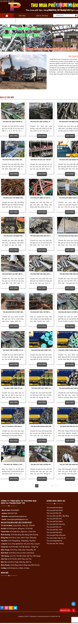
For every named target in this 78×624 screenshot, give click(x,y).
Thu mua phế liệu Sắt (54, 513)
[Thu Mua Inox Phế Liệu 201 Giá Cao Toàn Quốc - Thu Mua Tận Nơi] (41, 225)
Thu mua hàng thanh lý (54, 541)
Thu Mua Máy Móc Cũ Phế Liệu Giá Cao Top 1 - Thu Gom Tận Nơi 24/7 (41, 312)
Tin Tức (7, 20)
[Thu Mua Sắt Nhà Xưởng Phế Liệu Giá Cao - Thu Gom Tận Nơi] (41, 453)
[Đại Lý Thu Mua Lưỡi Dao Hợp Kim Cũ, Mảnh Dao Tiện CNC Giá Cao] (13, 415)
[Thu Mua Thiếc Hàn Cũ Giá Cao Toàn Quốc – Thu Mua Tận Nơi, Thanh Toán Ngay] (13, 377)
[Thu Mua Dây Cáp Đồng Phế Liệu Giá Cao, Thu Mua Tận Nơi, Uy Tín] (13, 187)
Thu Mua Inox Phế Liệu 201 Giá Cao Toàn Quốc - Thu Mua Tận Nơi (41, 236)
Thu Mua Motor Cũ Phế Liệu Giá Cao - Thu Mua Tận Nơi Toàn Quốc (13, 312)
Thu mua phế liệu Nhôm (55, 510)
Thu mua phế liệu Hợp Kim (56, 524)
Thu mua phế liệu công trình (56, 535)
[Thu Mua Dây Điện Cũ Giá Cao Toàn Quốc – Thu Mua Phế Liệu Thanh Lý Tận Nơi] (41, 187)
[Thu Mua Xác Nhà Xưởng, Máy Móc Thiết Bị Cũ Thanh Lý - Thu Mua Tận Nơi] (41, 111)
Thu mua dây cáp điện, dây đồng (58, 516)
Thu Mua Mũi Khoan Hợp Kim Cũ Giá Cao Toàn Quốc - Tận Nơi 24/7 (41, 426)
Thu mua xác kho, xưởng (55, 543)
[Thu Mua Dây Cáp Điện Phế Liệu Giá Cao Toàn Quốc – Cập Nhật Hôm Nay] (13, 225)
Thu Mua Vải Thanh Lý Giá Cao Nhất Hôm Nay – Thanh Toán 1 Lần (13, 465)
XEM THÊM (14, 136)
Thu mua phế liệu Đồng (54, 507)
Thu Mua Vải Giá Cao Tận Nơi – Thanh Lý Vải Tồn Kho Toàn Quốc (41, 160)
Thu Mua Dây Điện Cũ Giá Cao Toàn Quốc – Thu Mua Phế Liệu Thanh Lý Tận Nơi (40, 198)
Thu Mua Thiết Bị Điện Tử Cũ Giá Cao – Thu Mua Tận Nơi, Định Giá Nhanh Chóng (13, 350)
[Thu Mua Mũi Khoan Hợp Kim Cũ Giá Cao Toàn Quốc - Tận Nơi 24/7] (41, 415)
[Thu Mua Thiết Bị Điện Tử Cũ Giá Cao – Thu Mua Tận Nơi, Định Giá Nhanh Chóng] (13, 339)
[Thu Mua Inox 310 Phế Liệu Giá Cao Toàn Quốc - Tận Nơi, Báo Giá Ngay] (13, 263)
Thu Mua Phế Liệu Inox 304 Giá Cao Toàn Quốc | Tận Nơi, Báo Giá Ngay (41, 274)
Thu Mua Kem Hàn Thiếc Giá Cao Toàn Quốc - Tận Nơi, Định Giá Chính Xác (41, 350)
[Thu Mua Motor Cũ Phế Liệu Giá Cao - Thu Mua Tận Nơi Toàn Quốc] (13, 301)
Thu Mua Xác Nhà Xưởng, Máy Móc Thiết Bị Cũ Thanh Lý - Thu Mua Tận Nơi (41, 122)
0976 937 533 (65, 610)
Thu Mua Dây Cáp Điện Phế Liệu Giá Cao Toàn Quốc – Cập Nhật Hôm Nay (12, 236)
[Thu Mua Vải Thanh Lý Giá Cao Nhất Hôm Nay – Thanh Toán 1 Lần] (13, 453)
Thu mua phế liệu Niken (55, 521)
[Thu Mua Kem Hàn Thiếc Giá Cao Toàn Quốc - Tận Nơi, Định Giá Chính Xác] (41, 339)
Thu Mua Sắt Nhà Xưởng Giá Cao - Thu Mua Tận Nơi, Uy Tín (13, 122)
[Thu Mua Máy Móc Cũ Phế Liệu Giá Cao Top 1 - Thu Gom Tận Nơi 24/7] (41, 301)
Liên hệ (23, 20)
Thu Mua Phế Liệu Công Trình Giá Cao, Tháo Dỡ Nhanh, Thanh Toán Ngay (13, 160)
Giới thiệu (22, 16)
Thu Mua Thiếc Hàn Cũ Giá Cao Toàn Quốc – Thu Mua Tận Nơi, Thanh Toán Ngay (13, 388)
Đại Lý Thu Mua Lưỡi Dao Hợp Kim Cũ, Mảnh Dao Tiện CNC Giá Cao (13, 426)
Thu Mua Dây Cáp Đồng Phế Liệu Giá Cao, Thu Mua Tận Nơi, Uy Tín (13, 198)
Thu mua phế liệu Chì (54, 527)
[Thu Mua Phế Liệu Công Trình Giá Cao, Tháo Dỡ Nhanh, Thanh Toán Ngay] (13, 149)
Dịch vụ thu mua (42, 16)
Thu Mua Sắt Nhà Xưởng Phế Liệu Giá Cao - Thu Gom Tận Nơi (40, 465)
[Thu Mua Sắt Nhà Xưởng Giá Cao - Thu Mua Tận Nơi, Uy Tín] (13, 111)
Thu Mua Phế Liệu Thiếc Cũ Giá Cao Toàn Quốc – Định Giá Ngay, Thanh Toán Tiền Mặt (41, 388)
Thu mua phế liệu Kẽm (54, 532)
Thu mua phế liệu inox (54, 518)
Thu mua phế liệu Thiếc (55, 530)
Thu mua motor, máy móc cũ (56, 538)
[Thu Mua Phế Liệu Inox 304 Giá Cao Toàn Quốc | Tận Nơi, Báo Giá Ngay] (41, 263)
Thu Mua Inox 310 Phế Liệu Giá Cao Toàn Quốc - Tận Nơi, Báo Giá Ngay (13, 274)
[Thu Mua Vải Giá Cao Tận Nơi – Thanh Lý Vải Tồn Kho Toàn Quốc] (41, 149)
